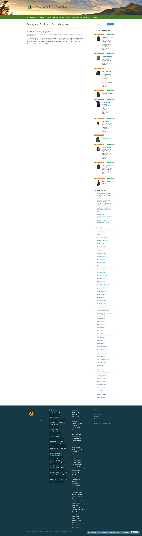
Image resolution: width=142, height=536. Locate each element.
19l (59, 412)
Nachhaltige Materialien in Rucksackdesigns (104, 314)
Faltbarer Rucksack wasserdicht (55, 436)
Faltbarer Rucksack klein (54, 431)
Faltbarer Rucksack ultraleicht (55, 434)
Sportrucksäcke (101, 365)
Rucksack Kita (31, 34)
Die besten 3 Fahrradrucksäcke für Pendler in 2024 (104, 216)
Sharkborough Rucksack (103, 359)
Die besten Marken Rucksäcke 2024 (103, 423)
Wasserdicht (52, 481)
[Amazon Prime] (104, 50)
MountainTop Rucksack (103, 310)
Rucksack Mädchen (102, 346)
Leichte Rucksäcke (101, 304)
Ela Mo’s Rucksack (101, 262)
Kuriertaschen (100, 297)
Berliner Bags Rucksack (103, 240)
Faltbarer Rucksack (102, 275)
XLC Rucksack (100, 391)
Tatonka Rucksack (101, 375)
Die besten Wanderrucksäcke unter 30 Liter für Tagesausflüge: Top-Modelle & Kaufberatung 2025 (104, 202)
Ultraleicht (63, 474)
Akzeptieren (134, 532)
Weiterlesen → (45, 43)
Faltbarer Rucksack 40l (54, 429)
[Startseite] (27, 17)
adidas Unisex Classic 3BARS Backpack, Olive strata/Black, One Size (107, 56)
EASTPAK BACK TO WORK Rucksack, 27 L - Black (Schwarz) (107, 121)
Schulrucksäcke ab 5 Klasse (55, 460)
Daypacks (99, 250)
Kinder (62, 17)
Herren (55, 17)
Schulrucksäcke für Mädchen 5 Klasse (57, 467)
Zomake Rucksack (101, 394)
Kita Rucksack (60, 441)
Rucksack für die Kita (47, 34)
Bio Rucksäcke (101, 243)
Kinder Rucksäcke (101, 291)
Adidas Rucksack (101, 231)
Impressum (97, 418)
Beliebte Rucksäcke (72, 17)
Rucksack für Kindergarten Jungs (70, 34)
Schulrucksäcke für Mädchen (55, 465)
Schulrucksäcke (101, 356)
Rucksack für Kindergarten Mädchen (56, 458)
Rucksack (41, 17)
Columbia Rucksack (102, 247)
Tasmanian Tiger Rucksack (103, 372)
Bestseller (33, 17)
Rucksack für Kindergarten (39, 31)
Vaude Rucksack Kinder (54, 479)
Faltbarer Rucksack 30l (54, 424)
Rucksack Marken (85, 17)
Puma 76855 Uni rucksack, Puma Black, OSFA (107, 165)
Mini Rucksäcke (39, 34)
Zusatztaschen (101, 397)
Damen (49, 17)
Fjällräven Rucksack (102, 278)
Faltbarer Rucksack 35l (54, 426)
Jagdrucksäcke (101, 288)
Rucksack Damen (101, 334)
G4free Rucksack (101, 281)
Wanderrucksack (101, 384)
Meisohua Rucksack (102, 307)
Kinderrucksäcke (101, 294)
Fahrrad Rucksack (101, 269)
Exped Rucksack (101, 266)
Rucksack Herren (101, 337)
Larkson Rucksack (101, 300)
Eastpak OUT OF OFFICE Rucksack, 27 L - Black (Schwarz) (107, 37)
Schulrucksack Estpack (103, 353)
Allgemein (99, 234)
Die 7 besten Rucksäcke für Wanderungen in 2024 (104, 221)
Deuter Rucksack (101, 253)
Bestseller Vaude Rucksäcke (55, 417)
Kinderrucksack (61, 438)
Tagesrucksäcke (101, 369)
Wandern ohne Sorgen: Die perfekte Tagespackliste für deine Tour (104, 195)
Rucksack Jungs (101, 340)
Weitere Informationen (124, 532)
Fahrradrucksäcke (101, 272)
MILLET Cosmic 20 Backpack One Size (107, 138)
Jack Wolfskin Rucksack (103, 285)
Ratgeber (96, 17)
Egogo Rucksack (101, 259)
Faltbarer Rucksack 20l (62, 422)
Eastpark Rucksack (102, 256)
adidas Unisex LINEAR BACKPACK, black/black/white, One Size (107, 147)
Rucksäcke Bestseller (102, 349)
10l (52, 412)
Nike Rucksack (101, 318)
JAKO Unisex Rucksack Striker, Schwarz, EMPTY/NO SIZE (107, 102)
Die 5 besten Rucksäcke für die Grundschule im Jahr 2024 (104, 209)
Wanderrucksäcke (101, 387)
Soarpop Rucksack (102, 362)
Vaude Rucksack (101, 381)
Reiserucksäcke (101, 327)
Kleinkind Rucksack (53, 443)
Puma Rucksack (101, 321)
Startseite (96, 416)
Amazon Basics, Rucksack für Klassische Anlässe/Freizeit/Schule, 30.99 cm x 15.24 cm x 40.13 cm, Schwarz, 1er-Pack (107, 71)
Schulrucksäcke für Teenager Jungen (56, 469)
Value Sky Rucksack (102, 378)
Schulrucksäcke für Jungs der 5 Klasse (57, 462)
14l (56, 412)
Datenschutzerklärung (99, 421)
